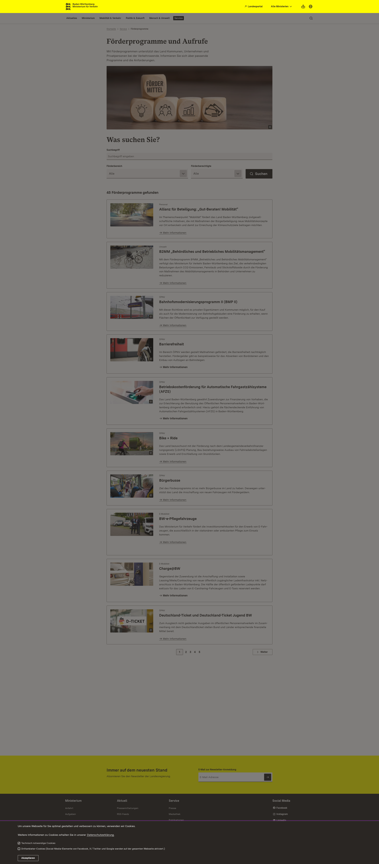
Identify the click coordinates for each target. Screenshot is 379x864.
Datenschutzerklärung (100, 834)
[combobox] (282, 7)
